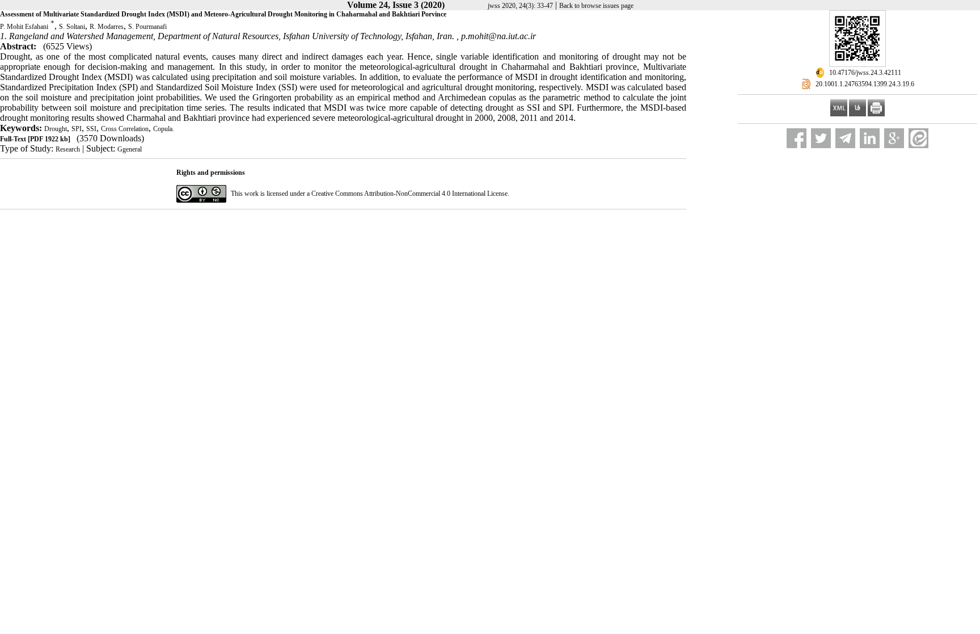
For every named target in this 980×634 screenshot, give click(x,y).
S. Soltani (72, 27)
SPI (76, 129)
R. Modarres (107, 27)
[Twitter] (821, 138)
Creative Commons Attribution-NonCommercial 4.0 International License (409, 194)
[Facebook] (796, 138)
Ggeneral (129, 149)
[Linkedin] (870, 138)
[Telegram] (845, 138)
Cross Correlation (125, 129)
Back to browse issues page (596, 6)
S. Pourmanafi (147, 27)
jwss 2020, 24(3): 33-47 (520, 6)
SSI (91, 129)
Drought (55, 129)
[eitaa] (918, 138)
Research (68, 149)
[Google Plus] (894, 138)
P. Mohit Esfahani (24, 27)
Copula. (163, 129)
